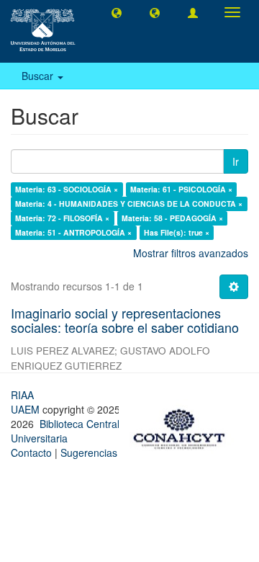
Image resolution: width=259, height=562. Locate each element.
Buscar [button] (39, 75)
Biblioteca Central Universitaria (65, 430)
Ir (235, 161)
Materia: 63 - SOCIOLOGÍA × (66, 189)
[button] (117, 12)
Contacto (31, 452)
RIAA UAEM (26, 402)
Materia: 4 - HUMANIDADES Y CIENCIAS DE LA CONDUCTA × (128, 203)
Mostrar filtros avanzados (190, 253)
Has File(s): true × (176, 232)
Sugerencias (88, 452)
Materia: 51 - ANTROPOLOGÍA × (73, 232)
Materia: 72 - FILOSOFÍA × (62, 218)
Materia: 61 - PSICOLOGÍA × (181, 189)
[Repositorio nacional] (183, 426)
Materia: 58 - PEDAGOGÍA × (172, 218)
